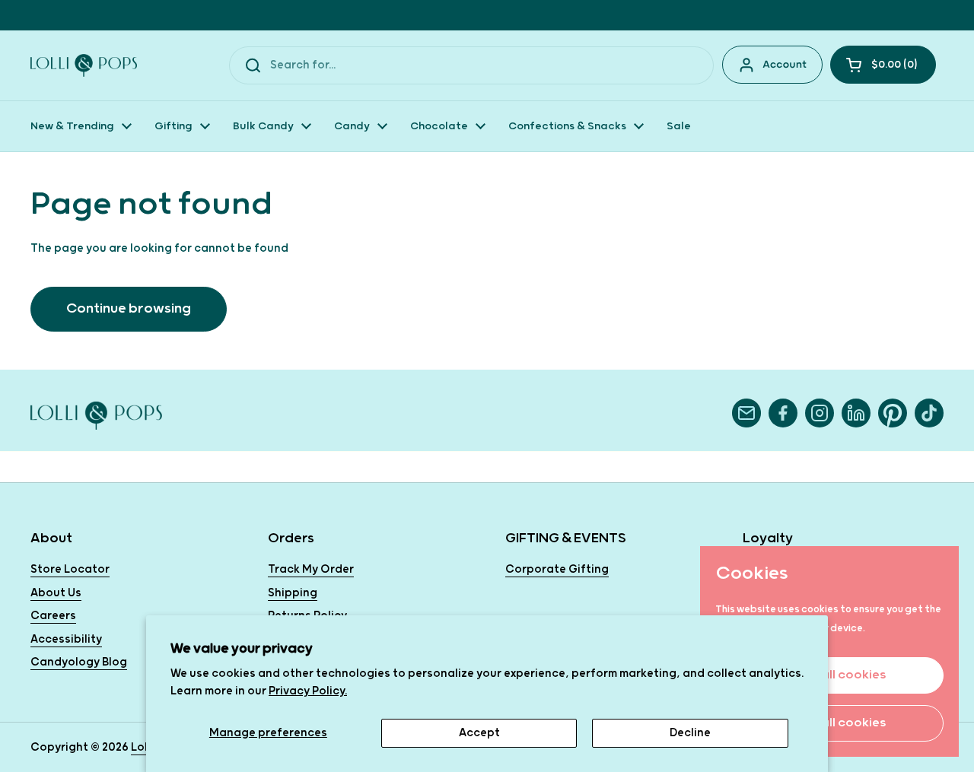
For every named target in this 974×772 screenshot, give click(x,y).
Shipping (292, 592)
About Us (55, 592)
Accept (479, 732)
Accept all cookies (829, 675)
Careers (53, 615)
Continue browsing (128, 308)
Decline (690, 732)
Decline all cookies (829, 723)
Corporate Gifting (557, 569)
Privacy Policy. (308, 691)
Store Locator (70, 569)
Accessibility (66, 639)
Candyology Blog (78, 662)
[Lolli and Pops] (83, 65)
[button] (883, 65)
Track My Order (311, 569)
